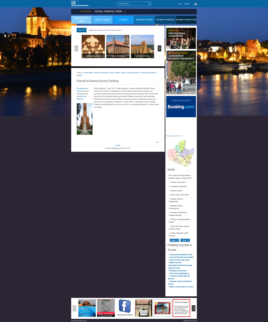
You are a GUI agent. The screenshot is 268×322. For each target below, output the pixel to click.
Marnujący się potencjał (177, 271)
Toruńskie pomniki (133, 73)
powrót (118, 145)
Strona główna (88, 73)
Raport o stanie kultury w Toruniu (181, 287)
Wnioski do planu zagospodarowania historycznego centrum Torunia (180, 265)
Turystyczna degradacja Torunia (180, 255)
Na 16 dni (179, 136)
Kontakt (187, 4)
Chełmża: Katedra (176, 191)
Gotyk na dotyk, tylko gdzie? (179, 260)
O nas (180, 4)
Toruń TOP (81, 30)
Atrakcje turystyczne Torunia (104, 73)
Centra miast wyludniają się (179, 273)
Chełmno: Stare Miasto (178, 182)
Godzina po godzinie (171, 136)
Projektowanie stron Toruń (190, 321)
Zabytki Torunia (120, 73)
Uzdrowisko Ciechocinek (179, 186)
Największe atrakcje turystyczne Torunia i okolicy (105, 30)
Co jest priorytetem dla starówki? (181, 257)
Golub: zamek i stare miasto (180, 195)
